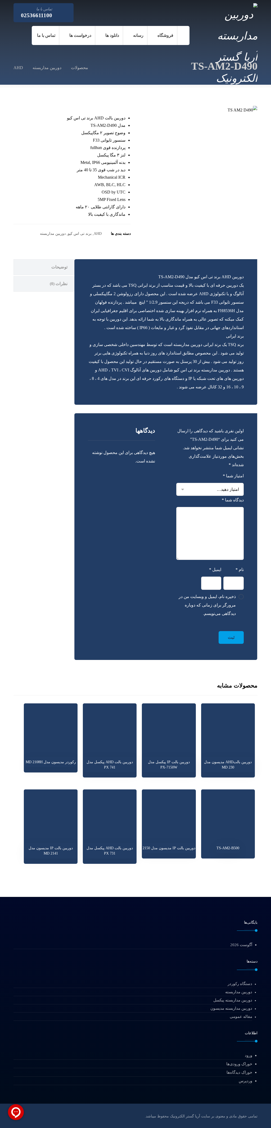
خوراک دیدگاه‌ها (239, 1072)
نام (240, 569)
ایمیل (215, 569)
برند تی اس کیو (80, 233)
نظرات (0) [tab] (58, 283)
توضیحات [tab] (59, 267)
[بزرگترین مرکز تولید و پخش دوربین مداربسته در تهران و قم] (229, 45)
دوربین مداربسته (53, 233)
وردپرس (245, 1081)
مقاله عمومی (241, 1016)
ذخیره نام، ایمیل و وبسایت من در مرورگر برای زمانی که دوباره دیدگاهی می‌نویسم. (207, 605)
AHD (98, 233)
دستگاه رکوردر (240, 984)
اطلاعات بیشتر (225, 755)
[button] (82, 11)
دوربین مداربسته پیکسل (232, 1000)
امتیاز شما (233, 476)
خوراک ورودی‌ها (239, 1064)
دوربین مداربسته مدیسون (231, 1008)
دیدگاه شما (233, 500)
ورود (248, 1055)
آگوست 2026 (241, 945)
